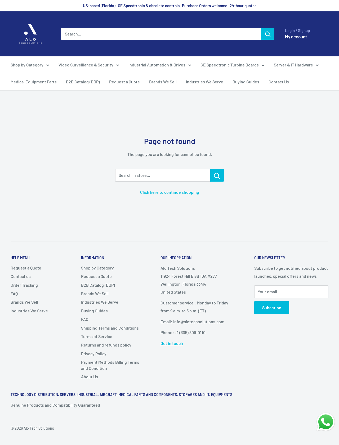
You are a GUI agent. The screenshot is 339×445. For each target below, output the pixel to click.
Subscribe (271, 307)
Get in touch (171, 343)
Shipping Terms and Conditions (110, 327)
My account (296, 36)
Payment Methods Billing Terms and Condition (110, 364)
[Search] (267, 34)
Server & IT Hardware (293, 64)
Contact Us (279, 81)
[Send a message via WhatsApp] (325, 422)
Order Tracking (24, 284)
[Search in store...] (217, 175)
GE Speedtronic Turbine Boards (229, 64)
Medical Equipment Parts (34, 81)
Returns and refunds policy (106, 344)
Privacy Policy (93, 353)
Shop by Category (27, 64)
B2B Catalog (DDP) (83, 81)
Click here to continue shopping (169, 192)
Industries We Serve (204, 81)
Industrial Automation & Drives (156, 64)
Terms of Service (96, 336)
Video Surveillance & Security (86, 64)
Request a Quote (124, 81)
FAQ (14, 293)
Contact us (21, 276)
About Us (89, 376)
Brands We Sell (163, 81)
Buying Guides (246, 81)
